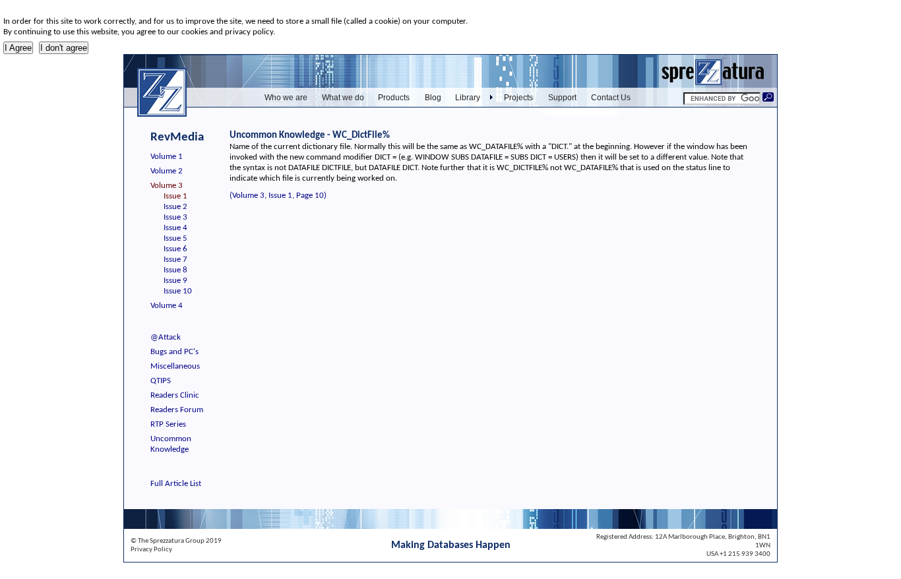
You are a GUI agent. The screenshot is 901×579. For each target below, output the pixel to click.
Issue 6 (175, 249)
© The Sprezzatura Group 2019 (176, 541)
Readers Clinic (174, 395)
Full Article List (175, 483)
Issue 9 (175, 280)
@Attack (165, 337)
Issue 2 (175, 206)
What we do (343, 97)
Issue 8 (175, 270)
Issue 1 (175, 196)
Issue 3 (175, 217)
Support (562, 97)
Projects (518, 97)
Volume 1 (166, 156)
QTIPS (160, 381)
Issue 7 (175, 259)
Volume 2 (166, 171)
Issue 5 (175, 238)
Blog (433, 97)
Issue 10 (178, 291)
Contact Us (611, 97)
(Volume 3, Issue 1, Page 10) (278, 195)
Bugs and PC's (174, 352)
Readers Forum (176, 410)
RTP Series (168, 424)
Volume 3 (166, 185)
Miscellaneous (175, 366)
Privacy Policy (151, 549)
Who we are (285, 97)
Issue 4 (175, 228)
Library (467, 97)
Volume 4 (166, 305)
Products (394, 97)
